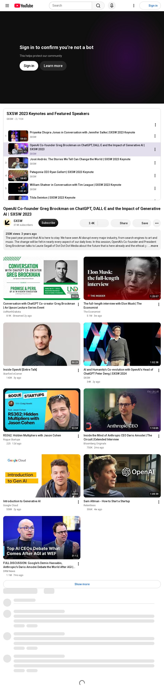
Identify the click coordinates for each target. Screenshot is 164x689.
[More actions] (157, 223)
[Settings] (133, 5)
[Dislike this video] (103, 223)
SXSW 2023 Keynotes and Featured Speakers (48, 113)
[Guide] (7, 5)
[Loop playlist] (9, 125)
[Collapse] (155, 116)
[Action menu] (155, 125)
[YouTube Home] (23, 5)
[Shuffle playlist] (17, 125)
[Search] (98, 6)
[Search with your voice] (112, 6)
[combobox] (71, 5)
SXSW (10, 119)
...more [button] (153, 245)
